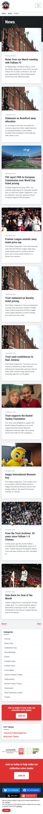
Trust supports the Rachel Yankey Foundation (19, 417)
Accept (6, 810)
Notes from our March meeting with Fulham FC (21, 61)
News (10, 13)
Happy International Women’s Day (20, 476)
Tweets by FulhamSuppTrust (15, 733)
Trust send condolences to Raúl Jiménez (19, 358)
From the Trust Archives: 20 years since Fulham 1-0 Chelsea (20, 536)
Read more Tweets (11, 736)
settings (19, 806)
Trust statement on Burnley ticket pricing (19, 299)
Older (39, 624)
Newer (4, 624)
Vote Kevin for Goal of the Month (18, 597)
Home (4, 13)
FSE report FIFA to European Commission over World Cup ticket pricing (20, 180)
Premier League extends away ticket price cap (21, 241)
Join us (21, 716)
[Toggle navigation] (38, 5)
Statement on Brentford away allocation (20, 120)
